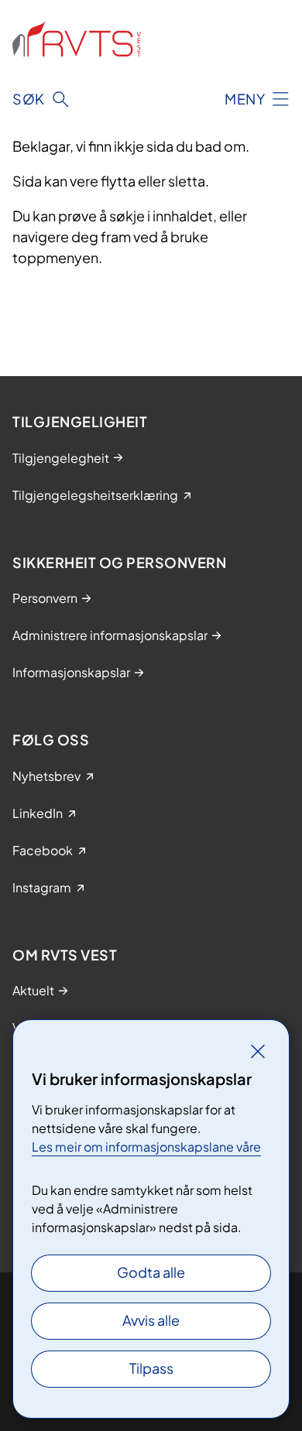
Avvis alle (151, 1320)
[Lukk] (257, 1051)
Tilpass (151, 1368)
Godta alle (151, 1272)
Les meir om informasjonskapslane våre (146, 1146)
